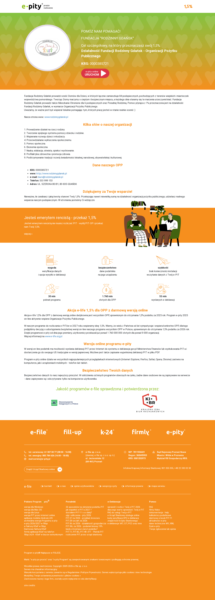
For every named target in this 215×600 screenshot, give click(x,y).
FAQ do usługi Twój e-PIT (120, 512)
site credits (29, 585)
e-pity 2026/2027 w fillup (36, 523)
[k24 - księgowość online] (107, 431)
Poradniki (71, 502)
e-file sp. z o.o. (80, 566)
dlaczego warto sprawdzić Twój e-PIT (126, 510)
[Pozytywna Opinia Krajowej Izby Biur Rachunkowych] (150, 402)
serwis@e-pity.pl (41, 459)
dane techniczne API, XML (161, 523)
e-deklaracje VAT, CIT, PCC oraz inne (125, 523)
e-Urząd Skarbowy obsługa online (123, 515)
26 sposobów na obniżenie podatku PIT (85, 507)
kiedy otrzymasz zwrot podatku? (82, 529)
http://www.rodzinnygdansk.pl (51, 173)
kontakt (48, 486)
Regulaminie (73, 572)
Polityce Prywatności (91, 572)
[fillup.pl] (73, 432)
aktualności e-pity (157, 521)
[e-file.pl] (39, 431)
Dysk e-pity (154, 526)
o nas (63, 486)
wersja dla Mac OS (33, 510)
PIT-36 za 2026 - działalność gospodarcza (86, 523)
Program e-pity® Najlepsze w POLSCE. (42, 553)
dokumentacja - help (159, 512)
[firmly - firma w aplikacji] (142, 432)
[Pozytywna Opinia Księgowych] (65, 402)
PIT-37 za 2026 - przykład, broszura (83, 518)
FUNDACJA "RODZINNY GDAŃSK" (107, 38)
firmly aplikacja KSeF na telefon (39, 532)
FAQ (151, 507)
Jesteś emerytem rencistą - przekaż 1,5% (60, 217)
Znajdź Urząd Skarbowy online (40, 469)
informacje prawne (134, 486)
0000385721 (95, 64)
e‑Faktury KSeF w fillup (35, 526)
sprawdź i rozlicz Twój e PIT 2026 (124, 507)
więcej (27, 233)
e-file (27, 486)
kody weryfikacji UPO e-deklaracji (123, 518)
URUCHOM (92, 73)
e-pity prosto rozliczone (37, 6)
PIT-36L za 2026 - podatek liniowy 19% (84, 526)
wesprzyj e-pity (109, 486)
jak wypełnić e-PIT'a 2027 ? (79, 510)
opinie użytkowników (84, 486)
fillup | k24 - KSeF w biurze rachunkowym (43, 534)
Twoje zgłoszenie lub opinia (162, 529)
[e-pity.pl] (176, 432)
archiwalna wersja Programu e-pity (40, 521)
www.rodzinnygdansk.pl (56, 117)
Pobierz (36, 501)
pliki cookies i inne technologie (137, 572)
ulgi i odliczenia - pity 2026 (78, 515)
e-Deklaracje (114, 502)
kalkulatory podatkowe (160, 515)
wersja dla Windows (33, 507)
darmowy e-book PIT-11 (160, 518)
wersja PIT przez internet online (39, 515)
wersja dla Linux (31, 512)
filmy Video (154, 510)
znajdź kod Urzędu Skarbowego (123, 521)
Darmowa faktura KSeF (35, 529)
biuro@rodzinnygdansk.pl (50, 177)
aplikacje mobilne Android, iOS (38, 518)
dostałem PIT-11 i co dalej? (79, 512)
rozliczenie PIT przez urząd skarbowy (84, 534)
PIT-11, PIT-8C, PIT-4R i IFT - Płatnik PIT (85, 532)
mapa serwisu (158, 486)
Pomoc (152, 502)
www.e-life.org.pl (53, 336)
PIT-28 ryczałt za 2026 (76, 521)
